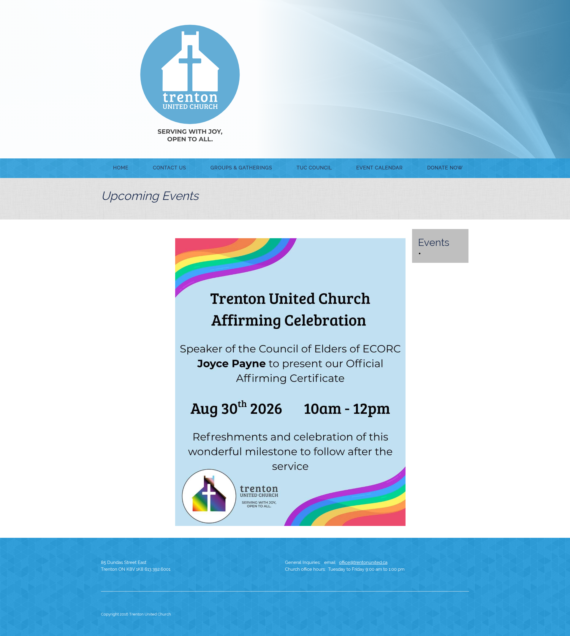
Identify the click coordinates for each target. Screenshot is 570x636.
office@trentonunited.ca (363, 562)
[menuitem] (121, 168)
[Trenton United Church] (190, 83)
